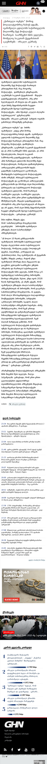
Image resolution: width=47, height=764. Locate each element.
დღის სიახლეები (11, 418)
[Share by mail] (37, 47)
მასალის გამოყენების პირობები (17, 734)
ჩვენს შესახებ (9, 731)
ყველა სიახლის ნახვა (37, 560)
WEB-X (41, 755)
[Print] (44, 47)
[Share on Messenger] (31, 47)
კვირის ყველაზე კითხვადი (18, 647)
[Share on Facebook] (28, 47)
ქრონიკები (8, 612)
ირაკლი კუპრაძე (18, 404)
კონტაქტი (8, 740)
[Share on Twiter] (34, 47)
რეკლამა (8, 737)
